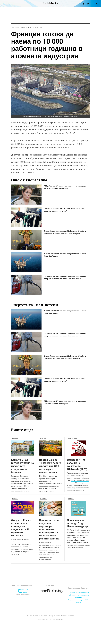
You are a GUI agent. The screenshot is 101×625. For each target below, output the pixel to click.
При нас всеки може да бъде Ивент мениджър (77, 523)
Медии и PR (72, 438)
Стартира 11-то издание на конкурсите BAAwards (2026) (77, 464)
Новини (15, 438)
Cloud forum (22, 592)
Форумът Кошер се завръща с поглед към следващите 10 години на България (21, 527)
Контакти (71, 616)
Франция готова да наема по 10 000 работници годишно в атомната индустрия (47, 44)
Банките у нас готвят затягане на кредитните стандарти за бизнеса (22, 466)
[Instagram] (88, 3)
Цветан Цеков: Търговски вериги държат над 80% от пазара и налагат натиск (50, 466)
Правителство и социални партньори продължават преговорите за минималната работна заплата (49, 529)
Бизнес (43, 438)
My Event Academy (74, 530)
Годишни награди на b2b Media (78, 600)
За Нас (29, 616)
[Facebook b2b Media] (83, 3)
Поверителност (54, 616)
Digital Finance (22, 589)
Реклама (64, 616)
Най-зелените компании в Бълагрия (78, 596)
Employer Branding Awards (78, 592)
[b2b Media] (50, 3)
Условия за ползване (40, 616)
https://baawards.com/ (80, 480)
